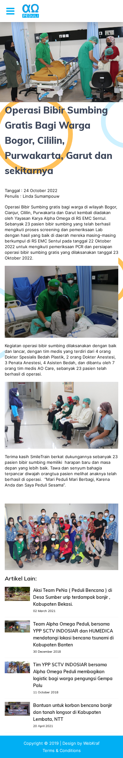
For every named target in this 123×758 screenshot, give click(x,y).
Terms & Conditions (62, 750)
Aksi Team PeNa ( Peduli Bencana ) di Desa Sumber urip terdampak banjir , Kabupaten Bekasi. (72, 597)
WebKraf (91, 743)
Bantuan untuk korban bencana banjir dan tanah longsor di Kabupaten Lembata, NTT (72, 712)
